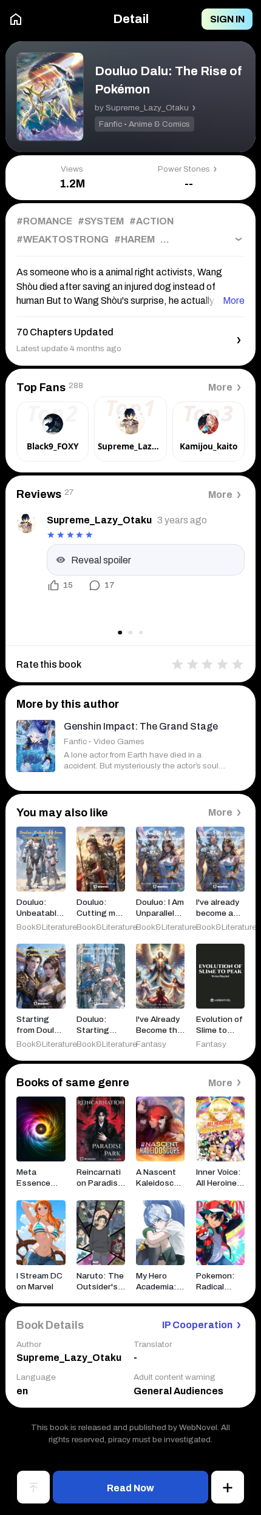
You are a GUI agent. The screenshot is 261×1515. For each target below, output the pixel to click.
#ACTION (151, 221)
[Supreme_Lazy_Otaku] (26, 523)
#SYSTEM (101, 221)
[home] (15, 19)
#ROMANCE (44, 221)
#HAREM (134, 239)
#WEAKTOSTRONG (62, 239)
